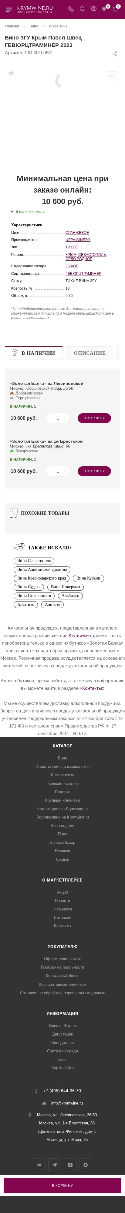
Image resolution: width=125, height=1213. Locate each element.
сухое (72, 266)
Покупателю (63, 946)
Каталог (62, 746)
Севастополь (92, 255)
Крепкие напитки (62, 783)
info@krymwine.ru (67, 1103)
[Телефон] (71, 9)
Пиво (62, 834)
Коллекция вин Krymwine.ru (62, 808)
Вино (62, 758)
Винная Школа (62, 1025)
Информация (62, 1013)
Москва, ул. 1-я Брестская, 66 (67, 1123)
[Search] (82, 9)
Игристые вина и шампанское (62, 766)
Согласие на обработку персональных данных (62, 993)
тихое (72, 247)
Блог (62, 1059)
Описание (90, 353)
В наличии (38, 353)
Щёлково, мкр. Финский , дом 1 (67, 1131)
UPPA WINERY (78, 240)
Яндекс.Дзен (70, 1164)
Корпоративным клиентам (62, 984)
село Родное (79, 259)
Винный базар (62, 842)
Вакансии (62, 917)
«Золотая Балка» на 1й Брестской (46, 441)
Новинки (62, 851)
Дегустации (62, 1034)
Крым (71, 255)
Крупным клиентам (62, 800)
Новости (62, 900)
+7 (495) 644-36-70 (62, 1091)
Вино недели (62, 825)
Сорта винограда (62, 1051)
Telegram (54, 1164)
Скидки (62, 859)
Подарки (62, 792)
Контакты (62, 926)
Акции (62, 892)
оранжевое (77, 233)
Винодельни (62, 1042)
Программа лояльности (62, 967)
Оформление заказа (62, 959)
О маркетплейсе (62, 880)
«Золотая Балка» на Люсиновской (46, 383)
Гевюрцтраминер (83, 274)
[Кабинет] (93, 9)
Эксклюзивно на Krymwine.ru (62, 817)
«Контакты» (92, 688)
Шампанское (62, 775)
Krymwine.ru (81, 635)
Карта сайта (63, 1068)
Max (85, 1164)
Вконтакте (39, 1164)
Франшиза (62, 909)
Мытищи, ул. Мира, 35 (67, 1139)
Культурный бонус (62, 975)
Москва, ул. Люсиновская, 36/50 (67, 1115)
